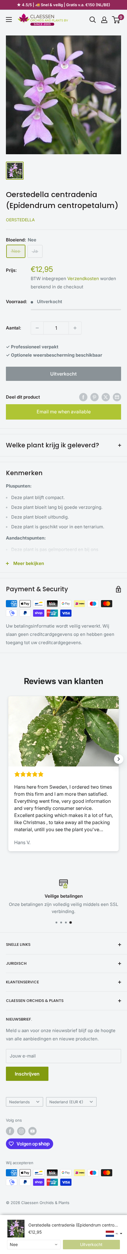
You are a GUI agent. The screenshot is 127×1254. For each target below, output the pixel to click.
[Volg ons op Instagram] (21, 1131)
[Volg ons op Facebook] (10, 1131)
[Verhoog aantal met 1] (75, 328)
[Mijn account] (104, 20)
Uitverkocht (63, 374)
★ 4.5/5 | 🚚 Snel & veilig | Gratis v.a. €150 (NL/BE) (63, 4)
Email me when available (64, 412)
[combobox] (34, 1244)
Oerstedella (20, 219)
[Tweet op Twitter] (106, 397)
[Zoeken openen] (92, 20)
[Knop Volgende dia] (118, 759)
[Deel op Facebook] (83, 397)
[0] (116, 19)
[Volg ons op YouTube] (32, 1131)
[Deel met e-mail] (117, 397)
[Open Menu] (9, 19)
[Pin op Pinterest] (94, 397)
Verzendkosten (83, 278)
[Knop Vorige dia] (8, 759)
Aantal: (13, 328)
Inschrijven (27, 1074)
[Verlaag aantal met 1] (37, 328)
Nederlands (19, 1102)
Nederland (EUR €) (66, 1102)
